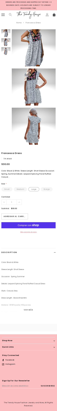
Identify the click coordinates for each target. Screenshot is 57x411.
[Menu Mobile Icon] (3, 14)
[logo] (28, 14)
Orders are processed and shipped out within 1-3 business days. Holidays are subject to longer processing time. (28, 5)
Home (19, 22)
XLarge (47, 189)
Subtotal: (5, 208)
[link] (5, 33)
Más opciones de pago (28, 232)
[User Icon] (47, 14)
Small (7, 189)
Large (33, 189)
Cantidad (5, 197)
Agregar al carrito (16, 216)
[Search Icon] (10, 14)
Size (4, 184)
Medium (20, 189)
